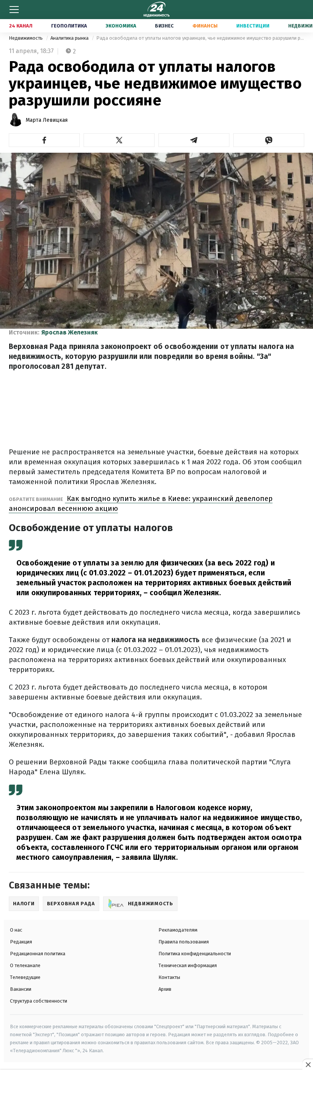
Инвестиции (252, 26)
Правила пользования (183, 942)
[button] (44, 140)
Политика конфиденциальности (194, 953)
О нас (16, 930)
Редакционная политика (37, 953)
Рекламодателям (177, 930)
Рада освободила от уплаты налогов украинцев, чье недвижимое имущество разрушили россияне (200, 38)
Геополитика (69, 26)
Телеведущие (25, 977)
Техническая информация (187, 965)
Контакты (169, 977)
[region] (156, 1089)
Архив (164, 989)
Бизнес (164, 26)
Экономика (121, 26)
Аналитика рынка (70, 38)
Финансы (205, 26)
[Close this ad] (307, 1064)
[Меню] (14, 9)
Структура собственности (38, 1001)
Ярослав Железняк (69, 332)
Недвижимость (26, 38)
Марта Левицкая (47, 120)
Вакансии (20, 989)
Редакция (21, 942)
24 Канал (20, 26)
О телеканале (25, 965)
